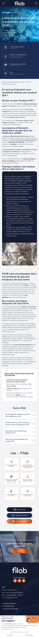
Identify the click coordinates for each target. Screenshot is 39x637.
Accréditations (8, 606)
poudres (18, 395)
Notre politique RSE (10, 609)
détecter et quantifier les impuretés (21, 180)
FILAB (26, 285)
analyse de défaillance (8, 161)
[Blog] (15, 580)
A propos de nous (9, 603)
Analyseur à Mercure (13, 388)
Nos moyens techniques (13, 82)
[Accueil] (20, 3)
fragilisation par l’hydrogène (16, 142)
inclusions (13, 144)
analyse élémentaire (29, 159)
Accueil (4, 82)
